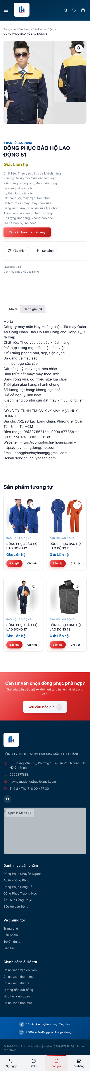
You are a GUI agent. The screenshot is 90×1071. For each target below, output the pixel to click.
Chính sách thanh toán (19, 976)
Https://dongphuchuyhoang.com (46, 442)
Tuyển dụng (12, 941)
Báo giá (14, 563)
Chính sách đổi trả (16, 983)
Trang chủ (9, 29)
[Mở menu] (6, 10)
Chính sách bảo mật (17, 1003)
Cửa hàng (24, 29)
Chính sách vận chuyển (20, 970)
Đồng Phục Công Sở (17, 887)
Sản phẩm (10, 935)
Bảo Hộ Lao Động (43, 29)
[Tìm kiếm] (65, 10)
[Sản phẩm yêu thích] (74, 10)
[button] (79, 48)
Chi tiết (32, 563)
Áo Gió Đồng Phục (16, 880)
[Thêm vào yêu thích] (34, 505)
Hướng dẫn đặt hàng (18, 990)
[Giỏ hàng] (83, 10)
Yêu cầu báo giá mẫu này (27, 232)
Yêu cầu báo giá (41, 707)
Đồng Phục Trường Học (20, 893)
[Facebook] (7, 799)
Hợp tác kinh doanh (17, 996)
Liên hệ (8, 948)
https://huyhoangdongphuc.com (29, 447)
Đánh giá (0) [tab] (33, 309)
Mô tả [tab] (13, 309)
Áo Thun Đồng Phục (17, 900)
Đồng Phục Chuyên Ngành (22, 873)
